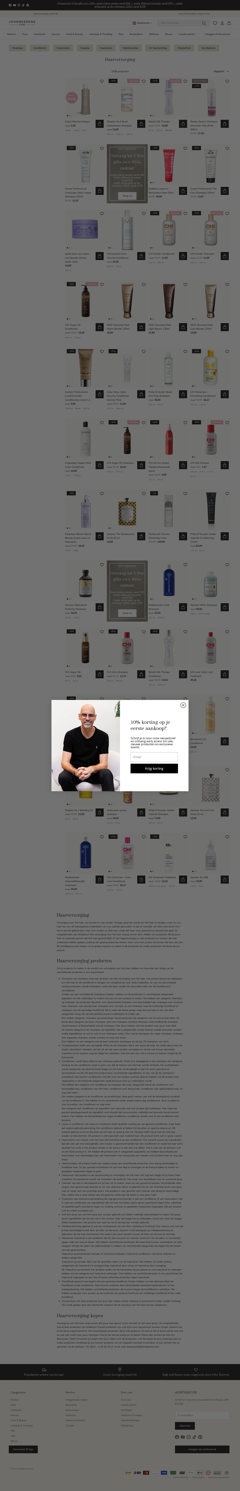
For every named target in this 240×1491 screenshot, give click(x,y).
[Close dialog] (183, 705)
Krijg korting (154, 768)
